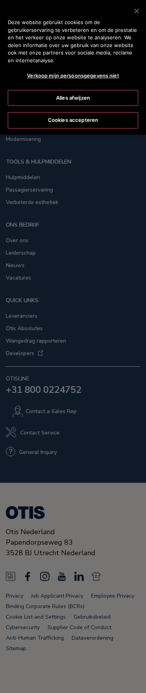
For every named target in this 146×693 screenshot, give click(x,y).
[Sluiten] (136, 10)
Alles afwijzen (73, 98)
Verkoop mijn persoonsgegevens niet (73, 75)
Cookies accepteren (73, 120)
